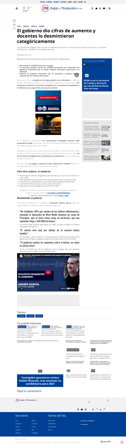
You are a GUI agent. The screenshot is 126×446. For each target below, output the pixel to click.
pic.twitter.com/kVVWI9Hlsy (58, 193)
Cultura (80, 2)
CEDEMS (93, 349)
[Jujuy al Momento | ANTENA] (97, 409)
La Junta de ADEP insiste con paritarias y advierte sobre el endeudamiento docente (75, 334)
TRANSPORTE (52, 424)
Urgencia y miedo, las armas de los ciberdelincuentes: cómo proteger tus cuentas (92, 157)
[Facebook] (14, 20)
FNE (85, 2)
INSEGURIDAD (52, 427)
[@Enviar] (14, 28)
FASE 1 (68, 370)
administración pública (73, 349)
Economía (49, 2)
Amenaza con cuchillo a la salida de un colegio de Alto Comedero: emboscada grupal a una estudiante (92, 136)
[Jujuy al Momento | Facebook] (93, 8)
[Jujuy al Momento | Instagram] (100, 8)
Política (42, 2)
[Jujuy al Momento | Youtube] (104, 8)
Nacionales (18, 424)
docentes (21, 316)
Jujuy (16, 420)
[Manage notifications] (122, 442)
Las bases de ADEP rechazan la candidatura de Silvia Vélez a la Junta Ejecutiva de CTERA (27, 334)
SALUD (50, 430)
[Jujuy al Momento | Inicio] (109, 415)
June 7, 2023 (64, 195)
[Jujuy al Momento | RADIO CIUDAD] (108, 400)
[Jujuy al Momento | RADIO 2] (104, 409)
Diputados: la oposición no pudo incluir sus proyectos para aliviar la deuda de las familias (100, 378)
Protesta (30, 316)
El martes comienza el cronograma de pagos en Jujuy (75, 356)
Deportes (56, 2)
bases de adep (46, 327)
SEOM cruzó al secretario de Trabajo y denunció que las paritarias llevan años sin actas (96, 84)
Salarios (39, 316)
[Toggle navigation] (16, 8)
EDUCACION (51, 420)
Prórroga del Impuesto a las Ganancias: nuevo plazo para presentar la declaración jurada (92, 151)
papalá (40, 371)
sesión (93, 370)
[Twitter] (14, 24)
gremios (69, 327)
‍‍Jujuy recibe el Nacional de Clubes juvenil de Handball (76, 376)
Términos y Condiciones (20, 439)
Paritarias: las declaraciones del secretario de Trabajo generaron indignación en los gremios (101, 357)
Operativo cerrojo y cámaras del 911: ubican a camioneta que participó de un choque (92, 142)
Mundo (70, 2)
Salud (75, 2)
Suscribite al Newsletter (88, 421)
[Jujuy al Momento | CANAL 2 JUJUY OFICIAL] (93, 409)
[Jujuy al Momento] (26, 401)
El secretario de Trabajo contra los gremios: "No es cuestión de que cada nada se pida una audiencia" (92, 128)
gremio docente (22, 327)
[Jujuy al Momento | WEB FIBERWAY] (101, 409)
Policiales (63, 2)
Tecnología (35, 433)
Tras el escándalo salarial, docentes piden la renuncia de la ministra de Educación (52, 333)
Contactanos (84, 424)
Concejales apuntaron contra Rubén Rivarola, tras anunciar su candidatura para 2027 (40, 380)
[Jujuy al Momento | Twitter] (96, 8)
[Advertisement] (48, 300)
